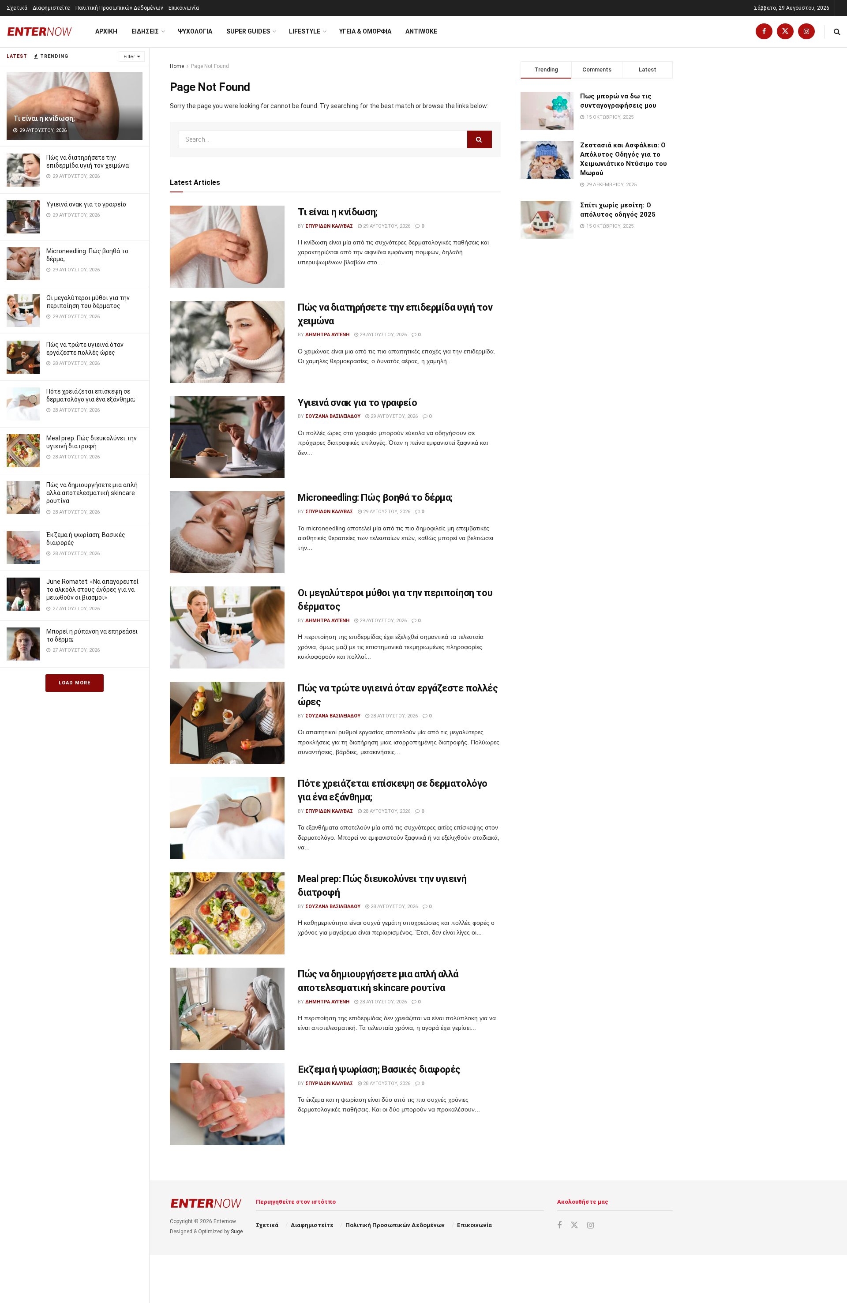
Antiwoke (421, 31)
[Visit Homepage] (40, 31)
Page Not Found (210, 66)
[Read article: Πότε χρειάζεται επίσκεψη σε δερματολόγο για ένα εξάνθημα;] (227, 818)
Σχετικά (17, 8)
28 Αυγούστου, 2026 (393, 716)
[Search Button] (837, 31)
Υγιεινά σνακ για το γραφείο (86, 204)
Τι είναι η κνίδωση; (44, 118)
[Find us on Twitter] (785, 31)
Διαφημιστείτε (51, 8)
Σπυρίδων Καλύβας (329, 226)
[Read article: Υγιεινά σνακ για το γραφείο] (227, 437)
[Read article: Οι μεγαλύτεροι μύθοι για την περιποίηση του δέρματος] (227, 627)
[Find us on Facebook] (764, 31)
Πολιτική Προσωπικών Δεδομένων (119, 8)
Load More (74, 683)
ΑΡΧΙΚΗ (106, 31)
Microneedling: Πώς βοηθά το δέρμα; (375, 497)
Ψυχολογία (195, 31)
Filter (129, 57)
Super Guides (248, 31)
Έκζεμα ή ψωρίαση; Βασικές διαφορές (379, 1069)
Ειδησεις (145, 31)
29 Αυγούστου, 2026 (386, 226)
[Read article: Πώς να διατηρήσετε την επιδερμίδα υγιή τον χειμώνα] (227, 342)
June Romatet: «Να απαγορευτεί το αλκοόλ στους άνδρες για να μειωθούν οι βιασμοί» (92, 589)
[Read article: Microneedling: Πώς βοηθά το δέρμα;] (227, 532)
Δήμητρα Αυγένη (327, 335)
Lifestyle (304, 31)
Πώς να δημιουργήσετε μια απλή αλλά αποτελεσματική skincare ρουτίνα (92, 492)
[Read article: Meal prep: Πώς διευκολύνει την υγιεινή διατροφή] (227, 913)
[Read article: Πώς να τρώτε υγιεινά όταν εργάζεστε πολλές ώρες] (227, 723)
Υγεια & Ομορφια (365, 31)
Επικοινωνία (184, 8)
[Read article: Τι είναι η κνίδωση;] (227, 247)
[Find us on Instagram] (806, 31)
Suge (237, 1231)
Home (177, 66)
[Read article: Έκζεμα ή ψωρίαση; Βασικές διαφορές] (227, 1104)
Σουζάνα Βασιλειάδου (332, 416)
